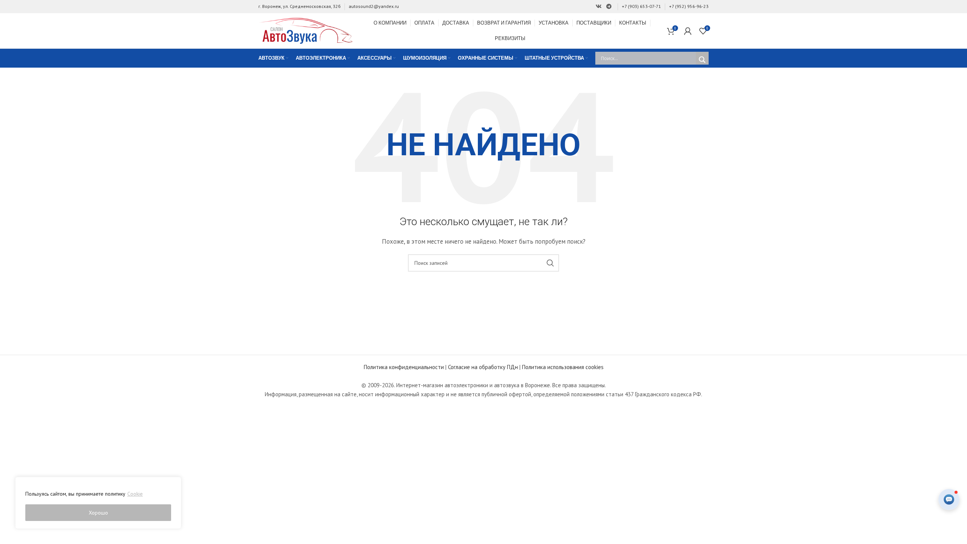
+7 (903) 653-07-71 (641, 6)
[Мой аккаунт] (687, 31)
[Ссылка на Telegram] (609, 7)
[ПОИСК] (550, 263)
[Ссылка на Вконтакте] (598, 7)
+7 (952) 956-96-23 (689, 6)
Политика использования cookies (563, 367)
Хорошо (98, 512)
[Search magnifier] (702, 60)
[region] (98, 503)
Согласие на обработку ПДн (483, 367)
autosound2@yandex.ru (374, 6)
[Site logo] (305, 30)
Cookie (135, 493)
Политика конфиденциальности (404, 367)
